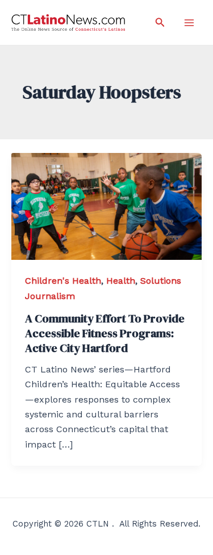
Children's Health (63, 280)
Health (120, 280)
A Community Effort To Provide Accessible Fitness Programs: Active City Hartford (105, 333)
